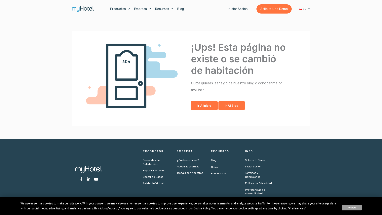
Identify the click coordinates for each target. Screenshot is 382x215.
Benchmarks (218, 173)
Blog (180, 9)
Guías (214, 167)
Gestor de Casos (153, 176)
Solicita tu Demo (255, 160)
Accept (352, 207)
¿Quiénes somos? (188, 160)
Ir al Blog (231, 106)
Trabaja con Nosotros (190, 172)
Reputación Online (154, 170)
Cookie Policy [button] (202, 208)
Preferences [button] (297, 208)
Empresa (140, 9)
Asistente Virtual (153, 183)
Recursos (162, 9)
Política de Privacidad (258, 183)
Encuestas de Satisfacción (151, 162)
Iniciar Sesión (253, 166)
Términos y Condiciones (252, 174)
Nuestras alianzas (188, 166)
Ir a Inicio (204, 106)
